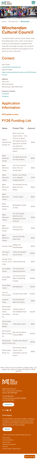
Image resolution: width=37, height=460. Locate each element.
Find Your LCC (13, 21)
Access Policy (6, 442)
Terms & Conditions (8, 440)
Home (4, 21)
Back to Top (29, 456)
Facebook (5, 94)
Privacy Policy (6, 438)
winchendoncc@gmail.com (11, 67)
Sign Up (7, 429)
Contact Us (8, 404)
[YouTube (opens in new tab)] (7, 410)
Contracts (5, 446)
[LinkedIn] (10, 410)
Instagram (5, 96)
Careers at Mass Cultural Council (12, 448)
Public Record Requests (9, 444)
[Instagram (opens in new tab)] (5, 410)
